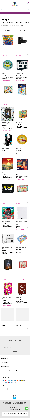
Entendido (22, 415)
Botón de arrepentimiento (15, 407)
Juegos (6, 16)
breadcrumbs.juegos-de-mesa (15, 16)
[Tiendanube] (15, 409)
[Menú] (2, 3)
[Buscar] (27, 8)
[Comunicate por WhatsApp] (26, 408)
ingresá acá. (24, 405)
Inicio (2, 16)
